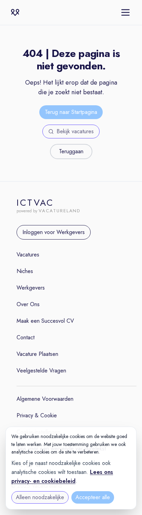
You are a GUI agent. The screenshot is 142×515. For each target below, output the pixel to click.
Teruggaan (71, 151)
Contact (25, 337)
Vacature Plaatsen (37, 354)
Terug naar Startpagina (71, 112)
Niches (25, 271)
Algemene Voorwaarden (45, 399)
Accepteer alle (92, 497)
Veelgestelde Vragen (41, 371)
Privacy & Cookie (37, 415)
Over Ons (28, 304)
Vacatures (28, 255)
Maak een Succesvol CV (45, 321)
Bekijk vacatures (75, 131)
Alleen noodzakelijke (40, 497)
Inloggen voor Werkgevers (53, 232)
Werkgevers (31, 288)
